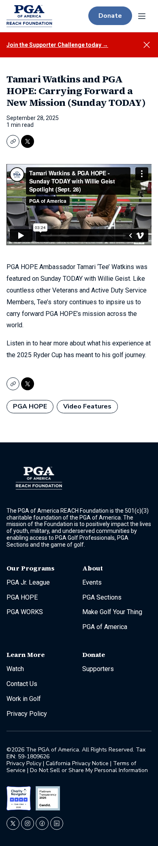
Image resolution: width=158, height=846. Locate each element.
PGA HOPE (30, 406)
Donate (110, 15)
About (92, 568)
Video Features (87, 406)
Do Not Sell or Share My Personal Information (89, 770)
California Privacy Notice (77, 763)
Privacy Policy (24, 763)
